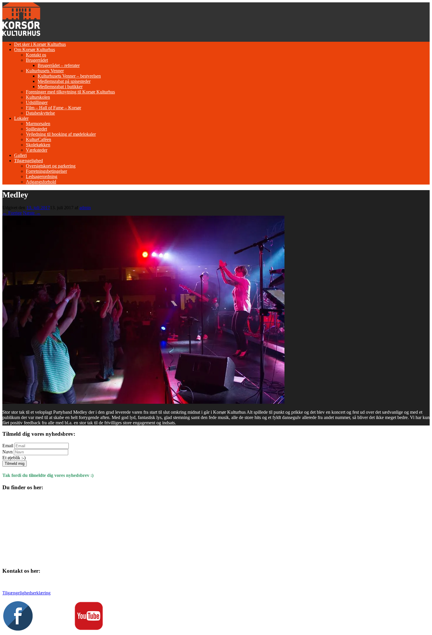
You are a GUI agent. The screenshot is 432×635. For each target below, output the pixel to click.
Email (7, 445)
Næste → (32, 212)
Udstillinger (37, 102)
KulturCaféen (38, 139)
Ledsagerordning (41, 176)
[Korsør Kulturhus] (21, 34)
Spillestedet (36, 128)
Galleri (20, 155)
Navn (7, 451)
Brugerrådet (37, 60)
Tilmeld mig (14, 463)
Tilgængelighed (28, 160)
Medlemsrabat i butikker (60, 86)
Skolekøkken (38, 144)
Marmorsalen (38, 123)
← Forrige (12, 212)
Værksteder (36, 150)
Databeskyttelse (40, 112)
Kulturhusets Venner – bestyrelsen (69, 75)
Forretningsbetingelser (46, 171)
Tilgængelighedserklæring (26, 592)
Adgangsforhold (41, 181)
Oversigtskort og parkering (51, 165)
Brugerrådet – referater (59, 65)
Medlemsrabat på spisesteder (64, 81)
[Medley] (143, 402)
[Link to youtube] (88, 628)
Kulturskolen (38, 97)
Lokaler (21, 118)
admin (85, 207)
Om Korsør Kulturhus (34, 49)
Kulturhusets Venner (45, 70)
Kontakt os (36, 54)
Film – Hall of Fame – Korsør (53, 107)
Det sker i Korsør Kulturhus (40, 44)
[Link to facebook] (18, 628)
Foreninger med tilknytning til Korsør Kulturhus (70, 91)
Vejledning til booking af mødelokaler (61, 134)
